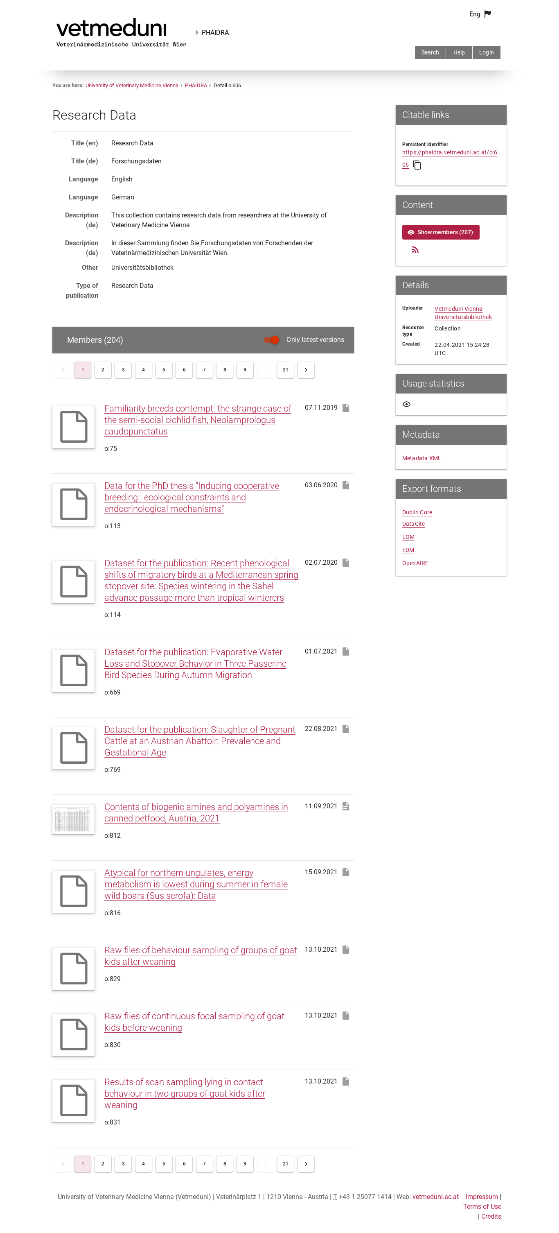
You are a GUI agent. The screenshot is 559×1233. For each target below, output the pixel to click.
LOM (408, 537)
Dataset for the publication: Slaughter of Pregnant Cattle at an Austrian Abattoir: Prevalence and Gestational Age (199, 741)
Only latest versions (315, 340)
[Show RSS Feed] (415, 249)
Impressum (482, 1197)
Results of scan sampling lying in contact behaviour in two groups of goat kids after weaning (184, 1093)
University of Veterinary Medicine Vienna (132, 85)
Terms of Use (482, 1206)
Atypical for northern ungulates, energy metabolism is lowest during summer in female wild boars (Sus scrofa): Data (196, 884)
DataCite (413, 523)
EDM (408, 550)
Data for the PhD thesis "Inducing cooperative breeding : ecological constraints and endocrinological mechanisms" (191, 497)
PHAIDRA (215, 32)
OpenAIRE (415, 563)
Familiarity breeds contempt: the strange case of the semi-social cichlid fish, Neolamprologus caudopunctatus (197, 420)
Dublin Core (417, 512)
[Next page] (306, 370)
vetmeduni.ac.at (435, 1197)
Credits (491, 1216)
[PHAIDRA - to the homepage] (121, 48)
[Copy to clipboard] (417, 165)
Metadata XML (422, 458)
